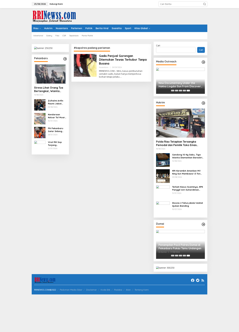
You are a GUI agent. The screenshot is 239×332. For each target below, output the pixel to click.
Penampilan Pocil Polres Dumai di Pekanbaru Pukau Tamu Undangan (180, 246)
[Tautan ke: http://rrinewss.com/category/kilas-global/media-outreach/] (203, 62)
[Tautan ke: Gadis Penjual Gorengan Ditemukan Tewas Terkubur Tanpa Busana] (85, 65)
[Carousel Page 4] (184, 90)
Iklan (128, 289)
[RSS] (203, 280)
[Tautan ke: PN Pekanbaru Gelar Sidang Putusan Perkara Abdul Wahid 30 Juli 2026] (40, 132)
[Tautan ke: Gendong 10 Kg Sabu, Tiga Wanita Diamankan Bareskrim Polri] (163, 159)
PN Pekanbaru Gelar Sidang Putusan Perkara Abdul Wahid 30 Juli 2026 (57, 130)
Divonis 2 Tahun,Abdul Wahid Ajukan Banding (187, 204)
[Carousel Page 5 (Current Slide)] (188, 90)
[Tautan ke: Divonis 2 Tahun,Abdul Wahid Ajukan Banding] (163, 208)
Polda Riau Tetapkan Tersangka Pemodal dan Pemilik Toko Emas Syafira (176, 143)
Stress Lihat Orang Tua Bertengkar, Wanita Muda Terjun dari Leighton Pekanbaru (48, 89)
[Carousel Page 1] (172, 90)
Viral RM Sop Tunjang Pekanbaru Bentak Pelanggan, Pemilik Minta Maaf (55, 143)
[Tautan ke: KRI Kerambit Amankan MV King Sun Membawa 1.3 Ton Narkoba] (163, 175)
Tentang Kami (142, 289)
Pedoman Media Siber (71, 289)
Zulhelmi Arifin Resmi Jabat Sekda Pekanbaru (55, 102)
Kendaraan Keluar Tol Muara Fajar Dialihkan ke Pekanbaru (57, 116)
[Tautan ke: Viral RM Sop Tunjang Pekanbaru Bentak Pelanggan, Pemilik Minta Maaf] (40, 146)
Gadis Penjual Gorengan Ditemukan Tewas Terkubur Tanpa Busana (123, 59)
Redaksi (118, 289)
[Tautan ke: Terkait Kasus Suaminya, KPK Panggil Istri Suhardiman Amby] (163, 191)
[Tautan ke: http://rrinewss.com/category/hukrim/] (203, 103)
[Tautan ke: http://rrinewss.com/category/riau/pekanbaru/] (65, 59)
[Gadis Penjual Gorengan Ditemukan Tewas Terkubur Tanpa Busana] (121, 76)
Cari (158, 45)
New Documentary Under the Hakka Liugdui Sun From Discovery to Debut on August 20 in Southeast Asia (180, 84)
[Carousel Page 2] (176, 90)
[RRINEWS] (56, 16)
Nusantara (103, 67)
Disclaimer (91, 289)
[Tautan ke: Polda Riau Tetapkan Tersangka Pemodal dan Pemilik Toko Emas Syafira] (180, 123)
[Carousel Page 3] (180, 90)
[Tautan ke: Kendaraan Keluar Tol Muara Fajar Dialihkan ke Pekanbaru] (40, 118)
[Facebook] (193, 280)
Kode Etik (105, 289)
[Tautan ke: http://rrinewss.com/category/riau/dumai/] (203, 224)
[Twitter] (198, 280)
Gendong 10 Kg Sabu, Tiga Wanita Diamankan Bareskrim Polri (188, 156)
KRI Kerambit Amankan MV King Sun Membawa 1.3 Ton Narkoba (186, 172)
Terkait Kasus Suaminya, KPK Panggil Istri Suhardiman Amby (187, 188)
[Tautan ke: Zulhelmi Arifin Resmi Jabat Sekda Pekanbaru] (40, 104)
